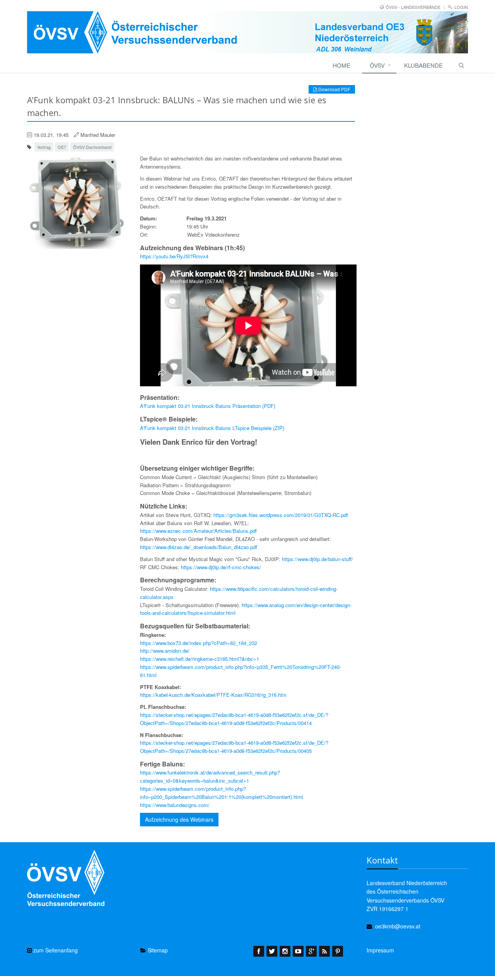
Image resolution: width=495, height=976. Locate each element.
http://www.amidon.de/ (164, 650)
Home (341, 65)
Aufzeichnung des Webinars (179, 819)
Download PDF (333, 89)
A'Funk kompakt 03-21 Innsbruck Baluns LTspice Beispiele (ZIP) (212, 428)
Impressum (380, 950)
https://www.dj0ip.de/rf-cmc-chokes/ (221, 567)
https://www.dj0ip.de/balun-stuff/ (317, 559)
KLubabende (423, 65)
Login (461, 7)
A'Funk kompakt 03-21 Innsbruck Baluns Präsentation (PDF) (207, 406)
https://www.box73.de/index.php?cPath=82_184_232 (198, 643)
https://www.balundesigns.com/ (175, 805)
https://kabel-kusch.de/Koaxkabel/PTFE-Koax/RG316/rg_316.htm (213, 694)
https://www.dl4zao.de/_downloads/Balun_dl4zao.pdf (198, 547)
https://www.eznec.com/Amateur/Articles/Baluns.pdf (198, 530)
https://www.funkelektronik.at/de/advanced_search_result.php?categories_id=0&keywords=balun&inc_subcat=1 (210, 776)
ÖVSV (377, 65)
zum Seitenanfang (55, 950)
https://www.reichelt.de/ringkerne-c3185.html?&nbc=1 (199, 658)
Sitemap (157, 950)
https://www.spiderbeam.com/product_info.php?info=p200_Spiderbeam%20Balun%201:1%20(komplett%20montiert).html (221, 792)
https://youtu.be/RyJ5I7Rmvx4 (174, 256)
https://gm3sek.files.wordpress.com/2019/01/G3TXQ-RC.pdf (280, 515)
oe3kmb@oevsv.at (397, 926)
